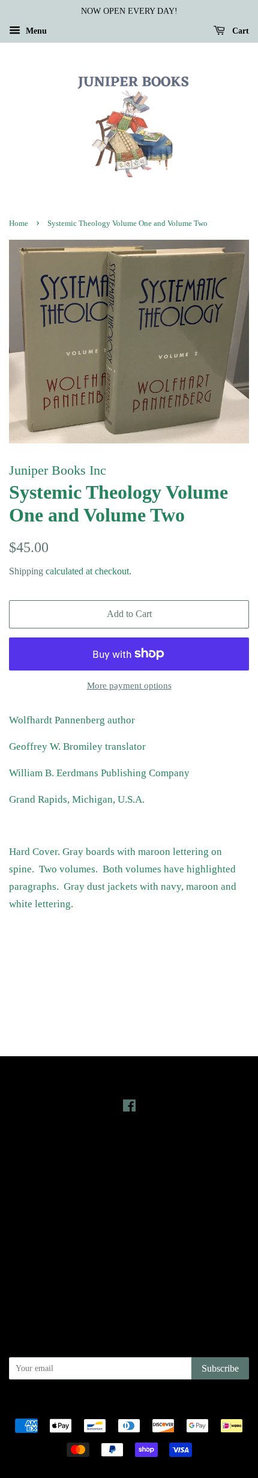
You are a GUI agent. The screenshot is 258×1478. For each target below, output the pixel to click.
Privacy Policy (129, 1233)
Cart (239, 30)
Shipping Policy (129, 1284)
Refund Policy (129, 1250)
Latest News (129, 1150)
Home (18, 223)
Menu (35, 30)
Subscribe (220, 1368)
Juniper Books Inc (125, 1405)
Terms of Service (129, 1267)
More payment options (129, 685)
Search (129, 1216)
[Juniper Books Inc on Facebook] (129, 1108)
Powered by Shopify (195, 1405)
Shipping (26, 571)
